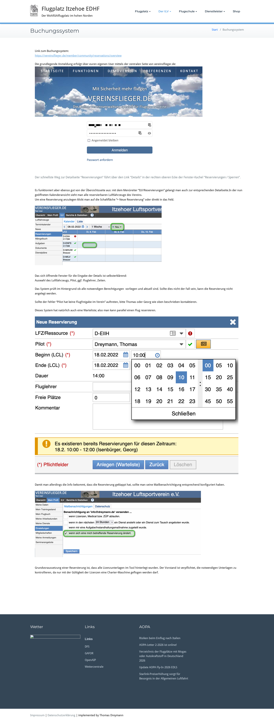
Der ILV (163, 11)
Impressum (37, 715)
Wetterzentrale (94, 666)
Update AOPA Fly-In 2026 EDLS (158, 667)
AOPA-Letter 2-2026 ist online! (158, 645)
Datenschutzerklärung (61, 715)
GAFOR (89, 653)
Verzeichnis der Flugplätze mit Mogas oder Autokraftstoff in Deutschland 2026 (162, 656)
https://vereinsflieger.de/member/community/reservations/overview (78, 55)
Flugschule (187, 11)
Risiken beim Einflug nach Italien (159, 638)
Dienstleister (214, 11)
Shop (236, 11)
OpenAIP (90, 660)
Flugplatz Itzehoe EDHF (71, 8)
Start (215, 29)
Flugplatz (141, 11)
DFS (87, 646)
